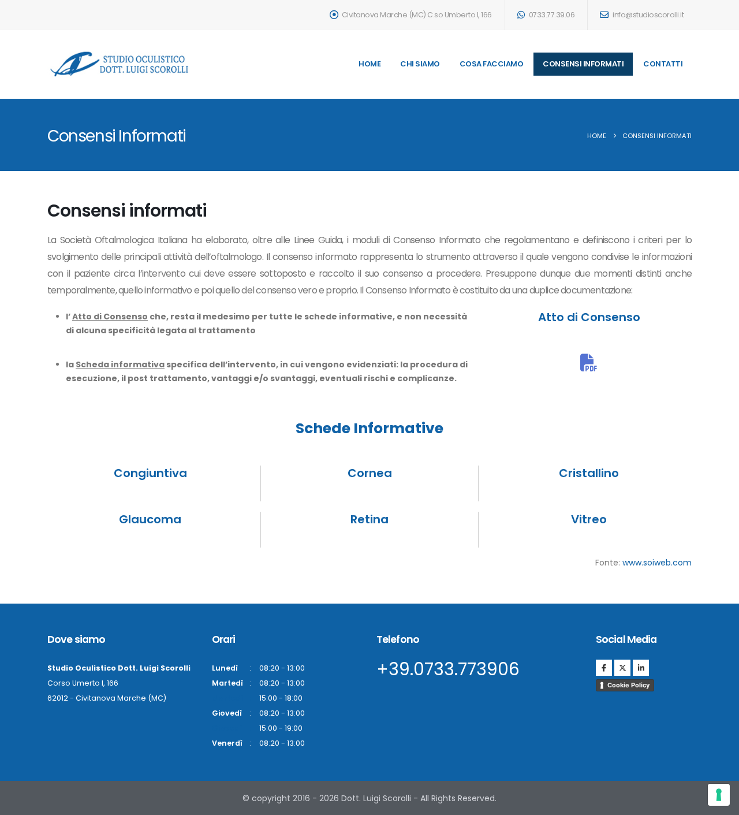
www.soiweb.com (657, 562)
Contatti (662, 63)
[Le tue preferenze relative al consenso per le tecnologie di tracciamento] (719, 795)
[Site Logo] (119, 64)
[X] (622, 668)
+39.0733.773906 (448, 669)
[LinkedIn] (641, 668)
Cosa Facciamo (492, 63)
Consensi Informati (583, 63)
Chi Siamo (420, 63)
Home (369, 63)
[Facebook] (604, 668)
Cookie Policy (628, 685)
